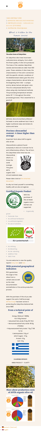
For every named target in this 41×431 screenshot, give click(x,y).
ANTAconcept (11, 302)
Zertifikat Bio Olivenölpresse (17, 28)
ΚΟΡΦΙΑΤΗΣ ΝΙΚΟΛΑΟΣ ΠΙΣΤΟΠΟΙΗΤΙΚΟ (21, 21)
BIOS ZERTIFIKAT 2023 (14, 18)
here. (23, 263)
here (13, 263)
